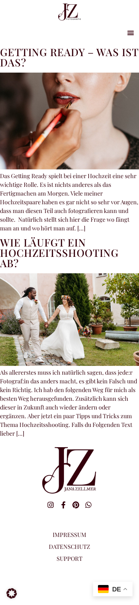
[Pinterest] (76, 505)
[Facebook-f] (63, 505)
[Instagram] (50, 505)
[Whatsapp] (88, 505)
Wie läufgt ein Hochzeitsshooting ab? (59, 252)
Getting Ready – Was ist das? (69, 57)
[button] (130, 32)
